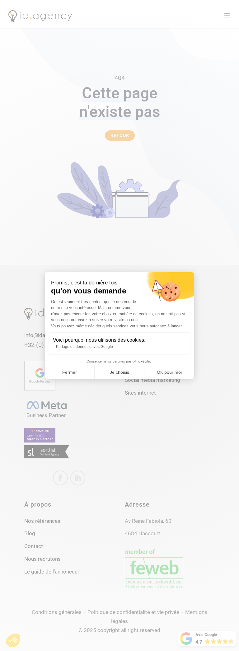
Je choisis (119, 372)
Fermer (69, 372)
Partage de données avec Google (84, 346)
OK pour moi (169, 372)
